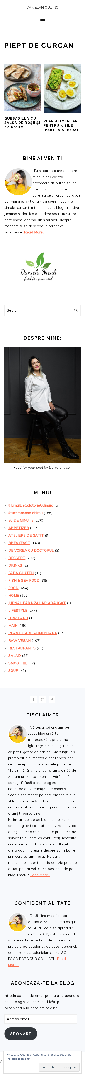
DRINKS (15, 565)
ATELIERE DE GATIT (26, 535)
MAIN (13, 625)
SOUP (13, 670)
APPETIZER (18, 528)
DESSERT (17, 558)
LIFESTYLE (17, 610)
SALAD (14, 655)
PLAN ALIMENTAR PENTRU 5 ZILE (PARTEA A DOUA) (61, 125)
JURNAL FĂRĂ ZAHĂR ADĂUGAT (37, 603)
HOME (13, 595)
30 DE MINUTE (21, 520)
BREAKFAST (19, 543)
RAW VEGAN (19, 640)
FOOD (13, 588)
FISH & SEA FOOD (24, 580)
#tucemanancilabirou (25, 513)
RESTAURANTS (22, 648)
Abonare (21, 1033)
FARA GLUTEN (21, 573)
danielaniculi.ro (43, 7)
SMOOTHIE (17, 663)
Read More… (34, 232)
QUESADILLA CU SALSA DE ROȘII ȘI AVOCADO (22, 122)
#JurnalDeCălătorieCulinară (30, 505)
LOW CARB (18, 618)
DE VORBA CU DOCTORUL (31, 550)
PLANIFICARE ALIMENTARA (32, 633)
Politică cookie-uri (19, 1058)
